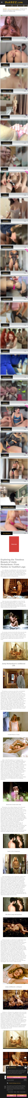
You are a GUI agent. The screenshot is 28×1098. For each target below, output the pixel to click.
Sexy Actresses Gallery (13, 8)
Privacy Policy (10, 1091)
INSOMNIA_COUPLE (8, 507)
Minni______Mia (7, 91)
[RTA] (25, 1080)
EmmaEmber (6, 39)
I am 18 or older (16, 1077)
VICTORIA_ (6, 221)
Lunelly (5, 195)
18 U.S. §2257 (22, 1091)
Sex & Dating (14, 5)
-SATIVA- (5, 481)
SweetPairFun (6, 143)
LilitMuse (5, 117)
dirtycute (5, 351)
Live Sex (25, 5)
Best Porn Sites (20, 5)
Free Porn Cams (8, 5)
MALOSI (5, 325)
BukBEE (5, 8)
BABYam (5, 65)
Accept (21, 1095)
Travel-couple (6, 429)
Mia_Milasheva (6, 533)
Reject (11, 1095)
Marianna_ (5, 273)
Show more (14, 544)
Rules (15, 1091)
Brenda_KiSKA (7, 377)
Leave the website (10, 1079)
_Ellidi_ (5, 455)
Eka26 (4, 169)
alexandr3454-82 (7, 247)
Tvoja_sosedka (6, 299)
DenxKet (5, 403)
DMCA (18, 1091)
